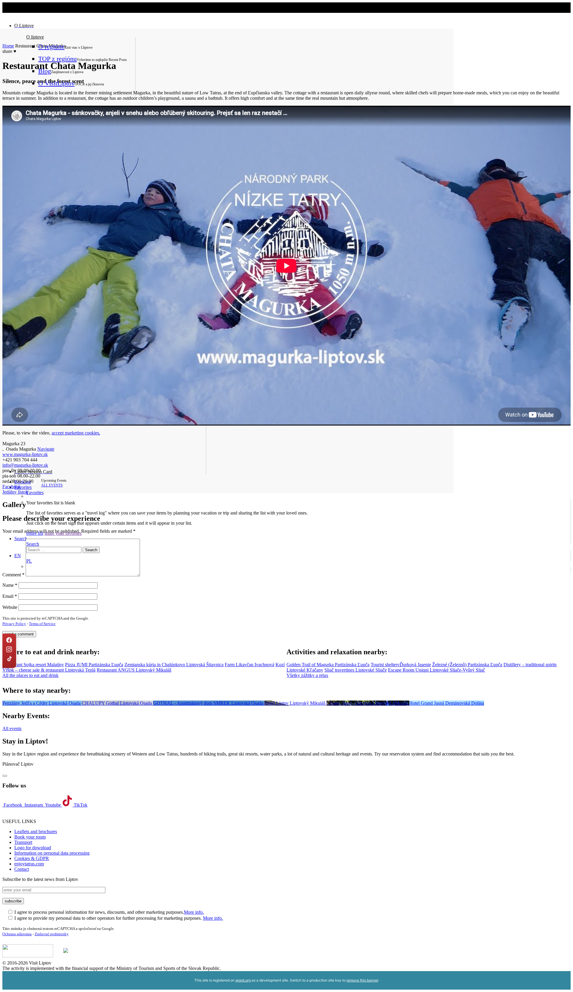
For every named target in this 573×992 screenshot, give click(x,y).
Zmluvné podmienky (52, 934)
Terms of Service (42, 623)
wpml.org (243, 980)
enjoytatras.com (29, 863)
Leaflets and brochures (35, 831)
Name (9, 585)
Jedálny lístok (15, 492)
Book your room (30, 836)
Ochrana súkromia (17, 934)
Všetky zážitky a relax (307, 675)
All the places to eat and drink (30, 675)
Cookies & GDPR (31, 858)
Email (9, 596)
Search (32, 543)
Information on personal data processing (52, 853)
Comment (13, 574)
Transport (23, 842)
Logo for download (32, 847)
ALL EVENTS (52, 485)
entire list (34, 533)
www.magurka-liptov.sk (25, 454)
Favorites (23, 487)
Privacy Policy (14, 623)
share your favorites (62, 533)
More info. (194, 912)
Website (9, 607)
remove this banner (362, 980)
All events (11, 728)
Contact (21, 869)
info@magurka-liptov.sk (25, 465)
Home (8, 45)
